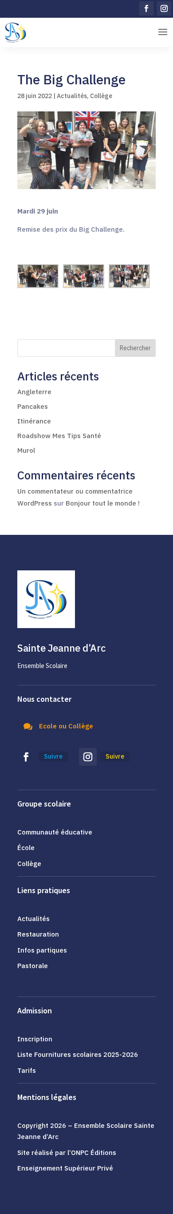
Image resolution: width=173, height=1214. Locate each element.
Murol (26, 450)
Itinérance (34, 421)
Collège (101, 96)
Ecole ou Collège (66, 726)
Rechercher (135, 348)
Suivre (53, 756)
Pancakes (32, 406)
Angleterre (34, 392)
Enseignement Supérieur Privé (65, 1168)
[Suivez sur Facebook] (146, 8)
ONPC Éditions (93, 1152)
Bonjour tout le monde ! (103, 503)
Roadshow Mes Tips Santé (60, 435)
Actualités (72, 96)
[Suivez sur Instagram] (164, 8)
